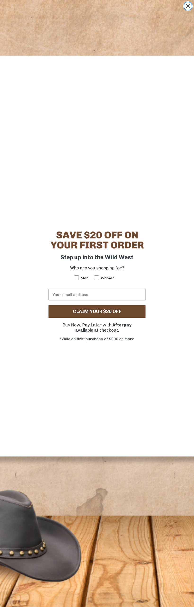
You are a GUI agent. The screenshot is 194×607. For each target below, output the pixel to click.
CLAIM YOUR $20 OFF (97, 311)
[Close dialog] (188, 6)
